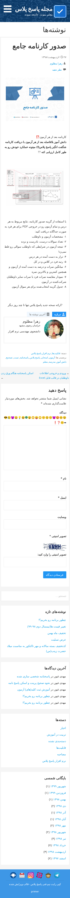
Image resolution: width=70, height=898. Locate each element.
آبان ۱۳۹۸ (60, 819)
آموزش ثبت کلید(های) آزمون (33, 689)
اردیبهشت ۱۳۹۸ (57, 852)
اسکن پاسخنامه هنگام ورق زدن (17, 373)
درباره (57, 314)
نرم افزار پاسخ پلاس (41, 353)
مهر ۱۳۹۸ (60, 825)
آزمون (52, 357)
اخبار (63, 728)
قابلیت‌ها (56, 353)
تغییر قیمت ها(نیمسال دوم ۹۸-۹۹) (46, 626)
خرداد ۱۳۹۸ (59, 845)
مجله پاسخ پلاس (34, 8)
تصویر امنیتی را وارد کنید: (52, 554)
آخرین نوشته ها (37, 314)
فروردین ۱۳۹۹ (57, 793)
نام (63, 478)
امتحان (44, 357)
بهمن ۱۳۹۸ (59, 799)
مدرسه (52, 361)
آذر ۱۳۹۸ (61, 812)
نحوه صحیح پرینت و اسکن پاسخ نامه (29, 683)
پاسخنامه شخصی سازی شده (33, 676)
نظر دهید (57, 69)
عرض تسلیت (58, 639)
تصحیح (9, 357)
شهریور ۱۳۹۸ (58, 832)
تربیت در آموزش (56, 734)
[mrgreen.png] (26, 417)
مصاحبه (61, 754)
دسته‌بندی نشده (57, 741)
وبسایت (62, 517)
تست (16, 357)
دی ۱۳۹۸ (61, 806)
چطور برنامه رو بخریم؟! (52, 620)
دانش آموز (61, 361)
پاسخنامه (24, 357)
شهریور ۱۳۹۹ (58, 786)
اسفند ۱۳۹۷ (59, 858)
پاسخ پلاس (35, 357)
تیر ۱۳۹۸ (61, 838)
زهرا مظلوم (56, 63)
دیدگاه (63, 412)
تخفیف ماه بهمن (56, 633)
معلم (45, 361)
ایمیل (62, 497)
